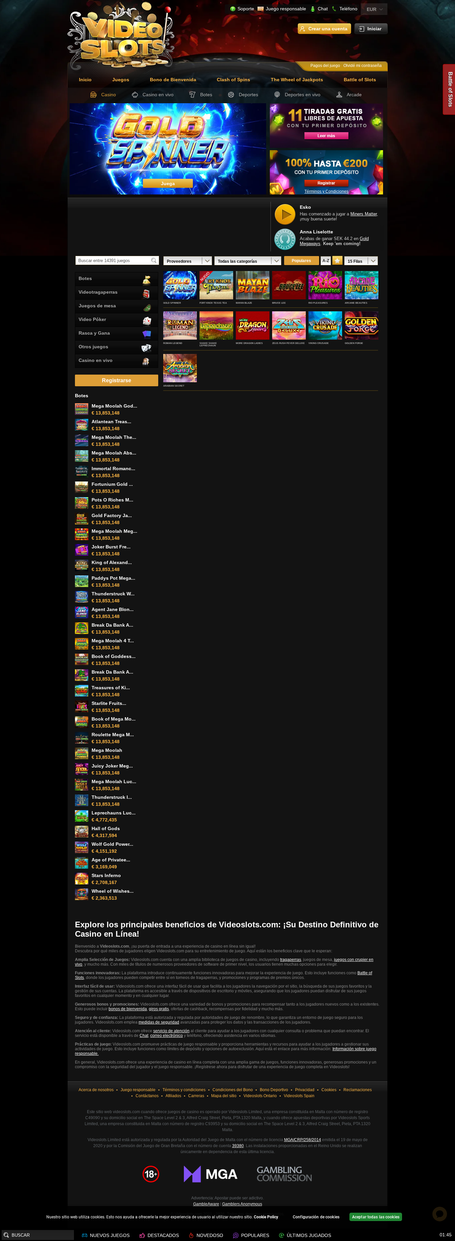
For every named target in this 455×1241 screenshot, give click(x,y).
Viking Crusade (318, 343)
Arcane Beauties (356, 303)
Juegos (120, 79)
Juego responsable (286, 8)
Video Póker (92, 319)
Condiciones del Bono (233, 1089)
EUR (371, 9)
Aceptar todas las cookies (375, 1217)
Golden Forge (354, 343)
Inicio (85, 79)
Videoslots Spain (299, 1095)
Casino (108, 94)
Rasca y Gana (94, 333)
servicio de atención (171, 1031)
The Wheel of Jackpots (297, 79)
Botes (206, 94)
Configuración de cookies (316, 1217)
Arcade (354, 94)
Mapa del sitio (223, 1095)
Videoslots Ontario (260, 1095)
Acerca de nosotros (96, 1089)
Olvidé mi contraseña (362, 65)
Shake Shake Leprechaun (208, 344)
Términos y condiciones (184, 1089)
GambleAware (206, 1204)
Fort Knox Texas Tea (213, 303)
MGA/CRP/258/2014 (302, 1139)
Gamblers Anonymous (242, 1204)
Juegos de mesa (97, 305)
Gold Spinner (172, 303)
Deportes (248, 94)
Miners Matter (363, 213)
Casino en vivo (158, 94)
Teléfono (348, 8)
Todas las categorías (237, 261)
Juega (180, 292)
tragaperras (290, 959)
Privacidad (304, 1089)
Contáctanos (147, 1095)
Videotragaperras (98, 292)
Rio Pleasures (318, 303)
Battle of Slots (360, 79)
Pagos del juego (325, 65)
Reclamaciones (357, 1089)
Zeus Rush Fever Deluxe (288, 343)
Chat (323, 8)
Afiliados (173, 1095)
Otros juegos (93, 346)
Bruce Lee (279, 303)
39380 (238, 1145)
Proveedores (179, 261)
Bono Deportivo (274, 1089)
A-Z (325, 260)
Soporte (245, 8)
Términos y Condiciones (326, 191)
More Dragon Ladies (249, 343)
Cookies (328, 1089)
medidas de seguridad (159, 1022)
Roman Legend (172, 343)
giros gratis (159, 1009)
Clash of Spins (233, 79)
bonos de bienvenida (128, 1009)
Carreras (196, 1095)
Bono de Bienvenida (173, 79)
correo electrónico (166, 1035)
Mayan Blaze (244, 303)
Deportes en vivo (302, 94)
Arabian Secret (173, 386)
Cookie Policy (266, 1217)
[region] (227, 1218)
